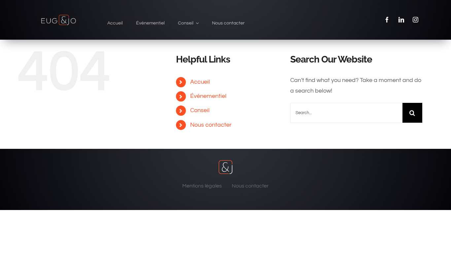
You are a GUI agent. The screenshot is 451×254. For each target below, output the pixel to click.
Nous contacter (210, 125)
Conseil (200, 110)
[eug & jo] (58, 16)
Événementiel (208, 96)
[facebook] (387, 19)
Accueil (200, 82)
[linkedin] (401, 19)
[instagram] (415, 19)
